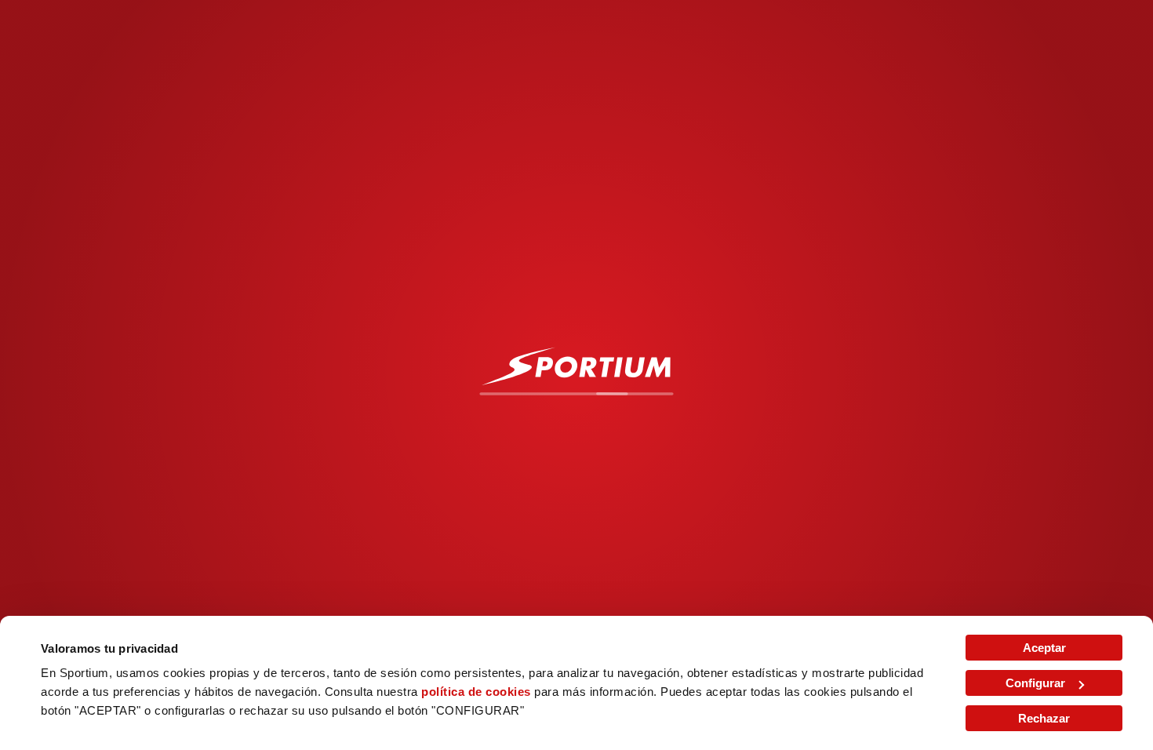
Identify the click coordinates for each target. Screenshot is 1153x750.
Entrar (942, 25)
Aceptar (1044, 647)
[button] (98, 110)
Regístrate (1039, 25)
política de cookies (476, 691)
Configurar (1035, 683)
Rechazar (1044, 718)
